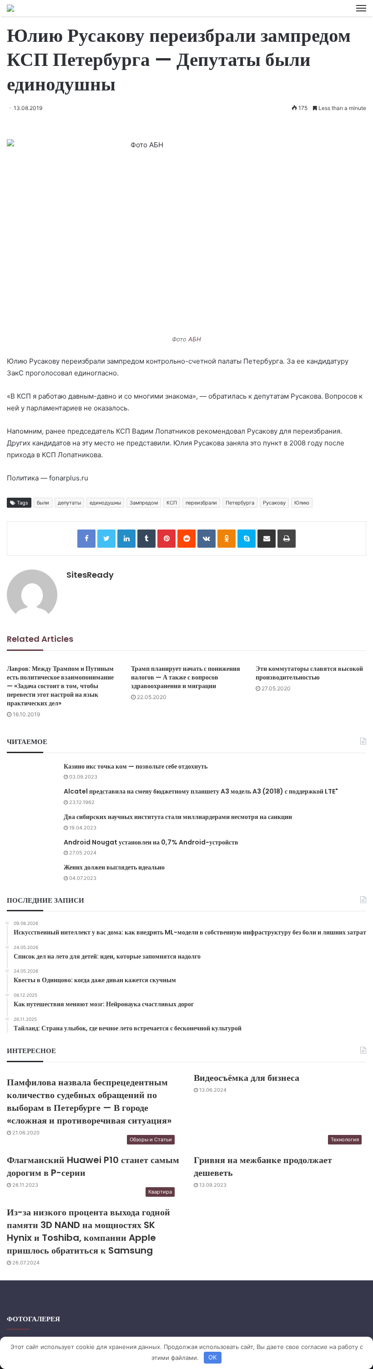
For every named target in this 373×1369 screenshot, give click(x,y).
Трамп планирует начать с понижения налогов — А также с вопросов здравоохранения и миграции (185, 677)
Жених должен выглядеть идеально (114, 867)
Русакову (274, 503)
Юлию (301, 503)
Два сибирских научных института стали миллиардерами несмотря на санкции (178, 816)
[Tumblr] (146, 539)
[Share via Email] (266, 539)
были (43, 503)
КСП (171, 503)
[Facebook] (86, 539)
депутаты (69, 503)
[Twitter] (106, 539)
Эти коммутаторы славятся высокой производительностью (309, 673)
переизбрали (201, 503)
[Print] (286, 539)
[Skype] (246, 539)
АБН (194, 339)
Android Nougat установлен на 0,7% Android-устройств (151, 842)
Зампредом (144, 503)
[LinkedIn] (126, 539)
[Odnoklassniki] (226, 539)
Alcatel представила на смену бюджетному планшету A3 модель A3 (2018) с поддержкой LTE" (201, 791)
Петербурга (240, 503)
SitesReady (90, 574)
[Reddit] (186, 539)
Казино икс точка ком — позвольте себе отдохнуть (135, 766)
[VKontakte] (206, 539)
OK (212, 1357)
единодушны (105, 503)
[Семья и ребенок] (10, 8)
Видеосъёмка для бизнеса (246, 1077)
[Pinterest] (166, 539)
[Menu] (361, 8)
